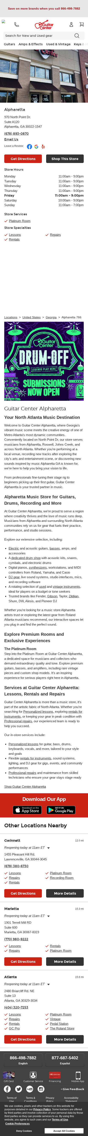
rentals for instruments (35, 758)
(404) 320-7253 (16, 1007)
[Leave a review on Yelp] (43, 148)
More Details (65, 893)
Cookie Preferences (17, 1123)
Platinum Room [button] (20, 221)
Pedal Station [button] (59, 1024)
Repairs (55, 235)
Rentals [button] (14, 882)
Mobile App (77, 1081)
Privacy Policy (42, 1109)
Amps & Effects (31, 44)
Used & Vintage (58, 44)
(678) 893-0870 (16, 134)
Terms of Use (60, 1119)
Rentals (14, 239)
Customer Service (33, 1081)
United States (31, 317)
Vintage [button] (55, 1019)
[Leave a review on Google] (37, 148)
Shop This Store (64, 159)
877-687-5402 (65, 1057)
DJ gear (14, 577)
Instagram (41, 1089)
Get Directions (23, 159)
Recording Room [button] (62, 878)
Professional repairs (18, 721)
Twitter (18, 1089)
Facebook (7, 1089)
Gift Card (9, 1081)
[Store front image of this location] (44, 76)
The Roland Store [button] (62, 1028)
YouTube (29, 1089)
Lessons (15, 235)
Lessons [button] (15, 873)
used (42, 586)
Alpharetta (14, 109)
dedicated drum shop (26, 558)
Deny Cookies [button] (24, 1131)
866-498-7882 (23, 1057)
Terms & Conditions (30, 1099)
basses (55, 548)
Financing (55, 1081)
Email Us (11, 139)
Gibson (52, 596)
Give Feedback (73, 1089)
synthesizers (38, 567)
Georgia (51, 317)
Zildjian (73, 596)
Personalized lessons (38, 711)
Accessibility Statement (71, 1099)
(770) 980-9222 (16, 939)
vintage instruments (66, 586)
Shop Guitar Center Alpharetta (25, 786)
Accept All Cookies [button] (64, 1131)
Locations (10, 317)
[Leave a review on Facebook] (30, 148)
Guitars (9, 44)
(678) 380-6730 (16, 866)
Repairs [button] (14, 878)
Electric (14, 548)
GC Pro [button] (14, 1028)
